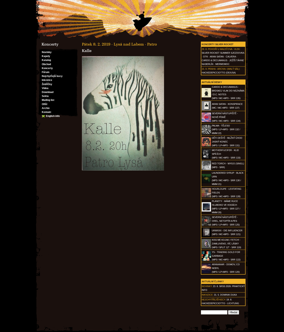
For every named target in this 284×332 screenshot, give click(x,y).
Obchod (46, 64)
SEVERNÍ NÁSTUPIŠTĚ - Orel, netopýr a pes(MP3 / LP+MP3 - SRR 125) (226, 221)
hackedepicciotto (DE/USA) (219, 72)
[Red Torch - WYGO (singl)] (206, 169)
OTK (205, 56)
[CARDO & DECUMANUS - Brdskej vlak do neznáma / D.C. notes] (206, 96)
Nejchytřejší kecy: (214, 299)
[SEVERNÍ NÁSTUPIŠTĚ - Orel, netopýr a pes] (206, 225)
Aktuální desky (212, 82)
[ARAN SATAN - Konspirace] (206, 109)
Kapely (46, 56)
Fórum (45, 72)
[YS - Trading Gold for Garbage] (206, 260)
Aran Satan (217, 56)
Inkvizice (47, 80)
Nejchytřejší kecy (52, 76)
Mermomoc (222, 64)
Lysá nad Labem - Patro (135, 44)
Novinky (47, 52)
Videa (45, 88)
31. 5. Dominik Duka (225, 295)
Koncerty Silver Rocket (217, 44)
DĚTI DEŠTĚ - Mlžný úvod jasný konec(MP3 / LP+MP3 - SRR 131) (227, 142)
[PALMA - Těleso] (206, 133)
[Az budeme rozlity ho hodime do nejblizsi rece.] (142, 19)
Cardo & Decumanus (214, 60)
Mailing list (48, 100)
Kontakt (46, 112)
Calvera (231, 56)
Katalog (46, 60)
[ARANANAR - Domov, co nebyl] (206, 272)
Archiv (46, 108)
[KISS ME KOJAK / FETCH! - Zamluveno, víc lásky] (206, 247)
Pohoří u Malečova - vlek (224, 49)
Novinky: (207, 286)
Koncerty (47, 68)
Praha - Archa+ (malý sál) (224, 69)
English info (53, 116)
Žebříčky (47, 84)
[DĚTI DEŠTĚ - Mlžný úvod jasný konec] (206, 145)
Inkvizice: (207, 295)
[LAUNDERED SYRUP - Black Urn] (206, 182)
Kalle (86, 50)
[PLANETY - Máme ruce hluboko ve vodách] (206, 210)
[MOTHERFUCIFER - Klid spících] (206, 158)
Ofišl (44, 104)
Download (47, 92)
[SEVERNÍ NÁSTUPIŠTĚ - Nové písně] (206, 121)
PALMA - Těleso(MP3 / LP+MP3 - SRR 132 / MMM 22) (226, 129)
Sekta (45, 96)
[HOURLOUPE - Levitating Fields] (206, 196)
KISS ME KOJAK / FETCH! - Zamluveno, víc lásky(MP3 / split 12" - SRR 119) (226, 244)
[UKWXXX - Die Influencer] (206, 236)
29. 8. (204, 49)
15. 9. (204, 69)
